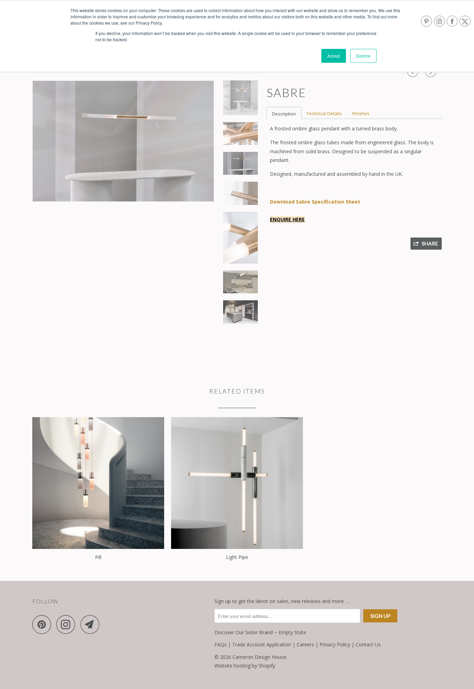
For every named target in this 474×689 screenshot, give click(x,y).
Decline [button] (363, 56)
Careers (305, 644)
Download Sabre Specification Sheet (315, 201)
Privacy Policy (335, 644)
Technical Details (324, 113)
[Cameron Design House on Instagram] (67, 624)
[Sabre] (123, 141)
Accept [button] (333, 56)
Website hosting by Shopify (244, 665)
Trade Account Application (261, 644)
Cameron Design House (259, 657)
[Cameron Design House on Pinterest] (43, 624)
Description (284, 114)
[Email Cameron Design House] (92, 624)
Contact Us (368, 644)
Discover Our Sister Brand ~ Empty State (260, 632)
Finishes (361, 113)
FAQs (220, 644)
